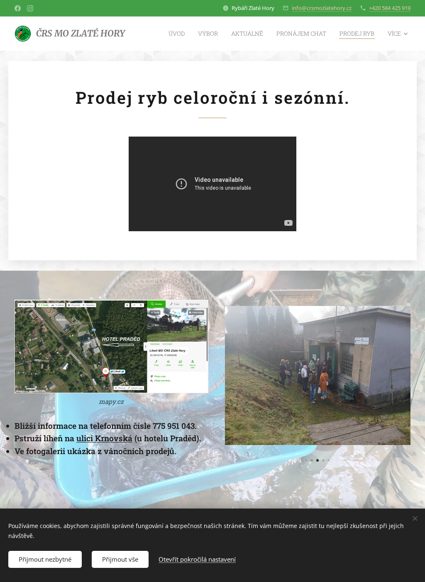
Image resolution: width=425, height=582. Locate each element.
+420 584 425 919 (389, 8)
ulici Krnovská (104, 438)
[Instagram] (30, 8)
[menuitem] (178, 33)
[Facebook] (17, 8)
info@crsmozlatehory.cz (322, 8)
